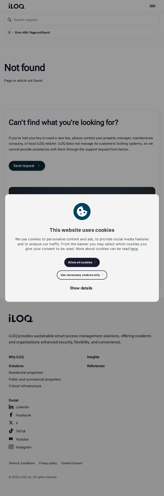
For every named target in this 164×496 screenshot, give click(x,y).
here (134, 249)
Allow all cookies (80, 262)
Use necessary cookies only (80, 275)
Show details (81, 288)
